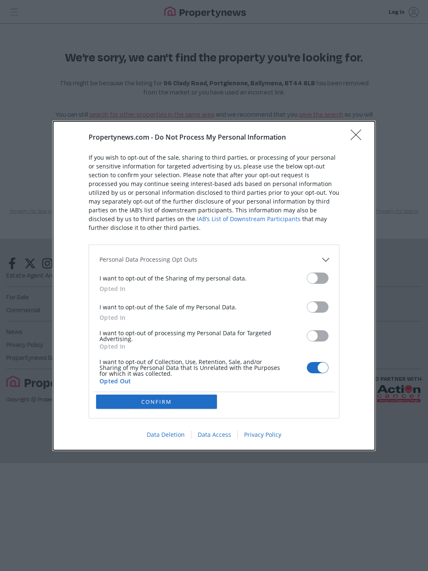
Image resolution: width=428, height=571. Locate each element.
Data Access (214, 434)
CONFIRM (156, 401)
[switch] (318, 278)
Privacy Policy (262, 434)
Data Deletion (166, 434)
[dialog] (214, 285)
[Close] (359, 137)
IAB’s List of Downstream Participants (249, 219)
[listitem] (214, 259)
